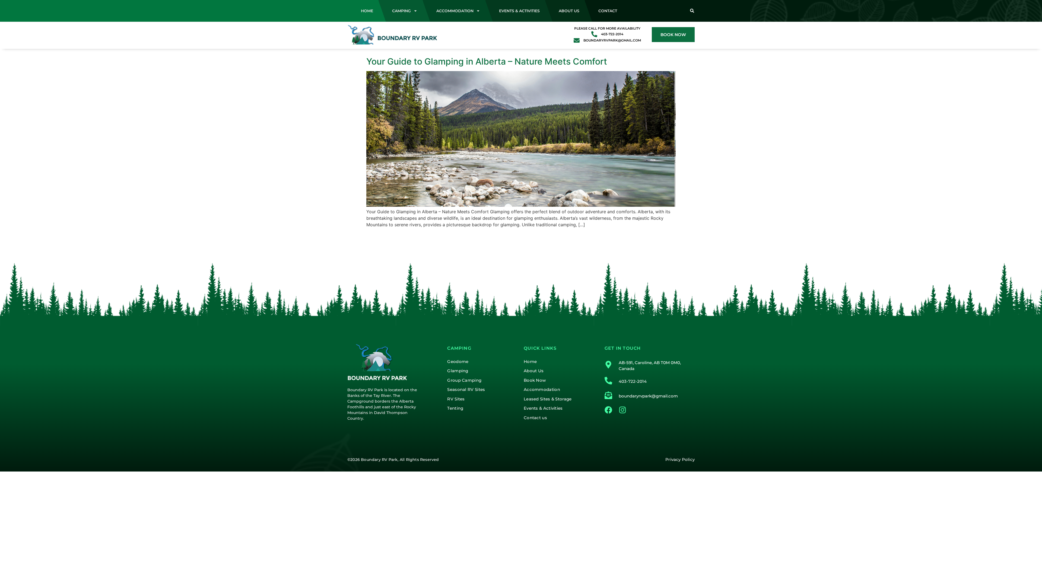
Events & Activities (519, 10)
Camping (401, 10)
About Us (569, 10)
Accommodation (455, 10)
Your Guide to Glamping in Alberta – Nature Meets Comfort (486, 61)
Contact (607, 10)
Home (367, 10)
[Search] (692, 11)
